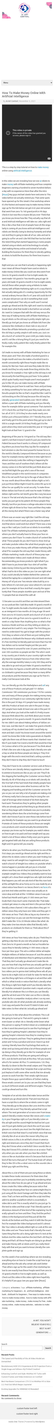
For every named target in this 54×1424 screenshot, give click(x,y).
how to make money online (13, 1298)
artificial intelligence (22, 171)
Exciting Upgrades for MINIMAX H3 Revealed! (20, 1389)
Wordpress (40, 1422)
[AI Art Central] (27, 18)
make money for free (36, 1301)
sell (44, 685)
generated (14, 400)
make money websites (24, 1305)
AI (25, 1291)
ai (40, 181)
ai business (15, 1287)
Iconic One (13, 1422)
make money (43, 167)
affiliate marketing (34, 1287)
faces (45, 887)
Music (5, 194)
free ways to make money (39, 1294)
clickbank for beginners (17, 1294)
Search (4, 1344)
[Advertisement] (27, 47)
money (10, 184)
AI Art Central (12, 101)
